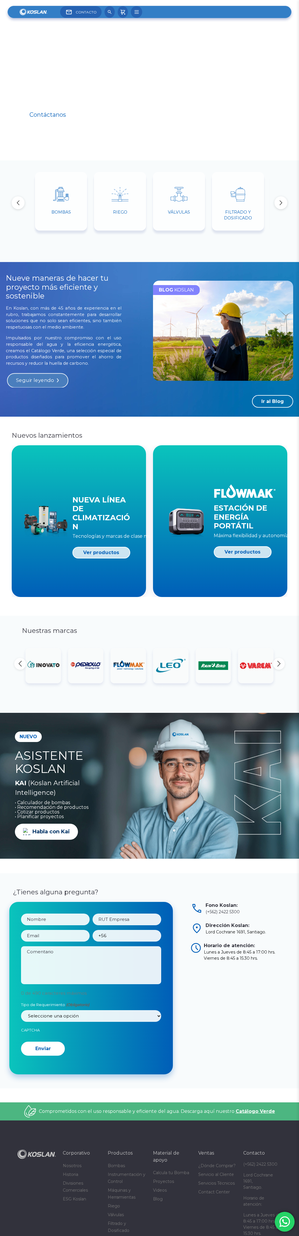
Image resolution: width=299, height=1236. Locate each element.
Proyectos (163, 1204)
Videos (160, 1213)
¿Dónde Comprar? (217, 1188)
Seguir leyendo (35, 380)
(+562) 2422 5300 (223, 911)
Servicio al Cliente (216, 1197)
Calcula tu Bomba (171, 1195)
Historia (70, 1197)
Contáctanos (47, 114)
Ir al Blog (272, 401)
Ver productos (101, 552)
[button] (280, 202)
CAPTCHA (30, 1030)
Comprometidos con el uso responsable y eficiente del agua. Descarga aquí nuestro (157, 1134)
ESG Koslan (74, 1221)
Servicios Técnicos (216, 1206)
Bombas (116, 1188)
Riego (114, 1228)
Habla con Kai (51, 831)
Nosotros (72, 1188)
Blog (158, 1221)
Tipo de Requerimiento (55, 1004)
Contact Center (214, 1214)
